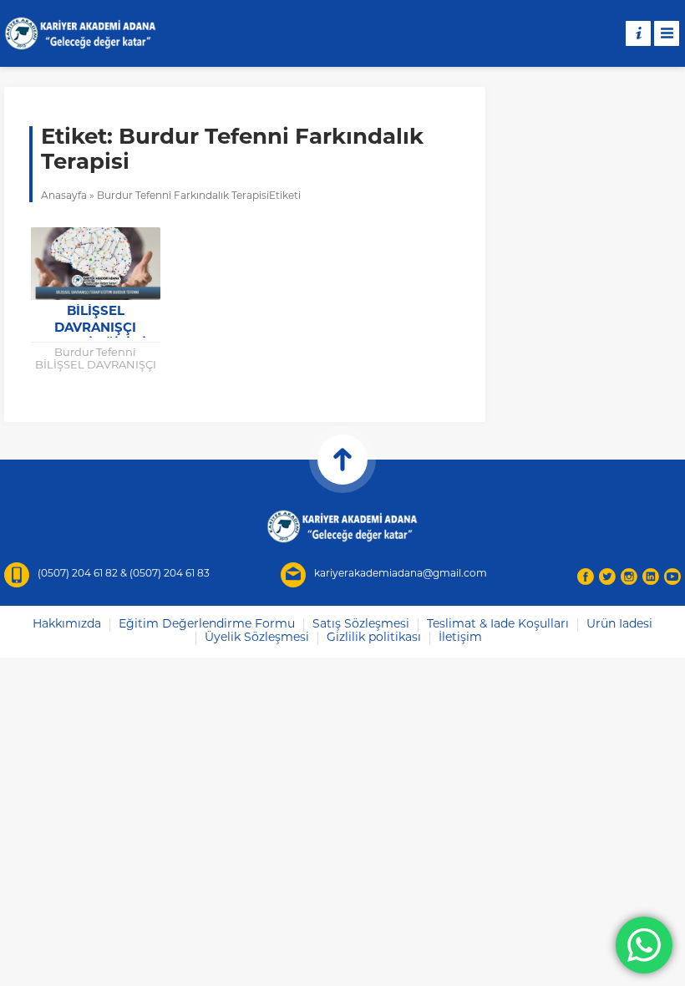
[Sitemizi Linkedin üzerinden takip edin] (650, 576)
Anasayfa (64, 196)
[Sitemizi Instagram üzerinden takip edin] (629, 576)
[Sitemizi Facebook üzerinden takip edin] (585, 576)
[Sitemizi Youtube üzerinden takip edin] (672, 576)
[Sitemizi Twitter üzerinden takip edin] (607, 576)
